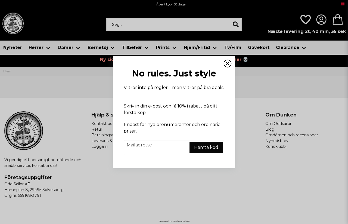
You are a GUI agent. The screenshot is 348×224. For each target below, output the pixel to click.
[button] (227, 64)
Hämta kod (206, 147)
